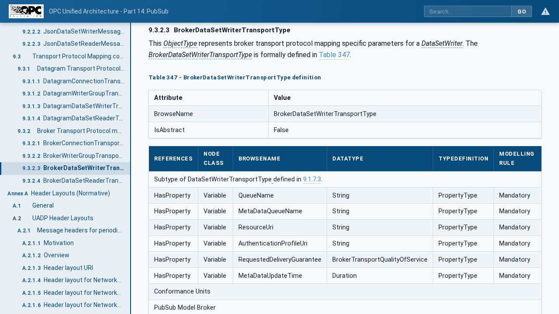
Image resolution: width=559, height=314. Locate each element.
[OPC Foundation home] (26, 11)
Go (522, 11)
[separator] (131, 168)
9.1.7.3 (312, 179)
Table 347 (334, 55)
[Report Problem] (545, 11)
